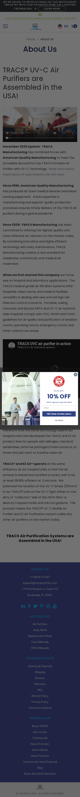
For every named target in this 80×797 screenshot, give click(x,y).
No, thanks (59, 420)
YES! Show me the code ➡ (59, 413)
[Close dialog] (75, 374)
